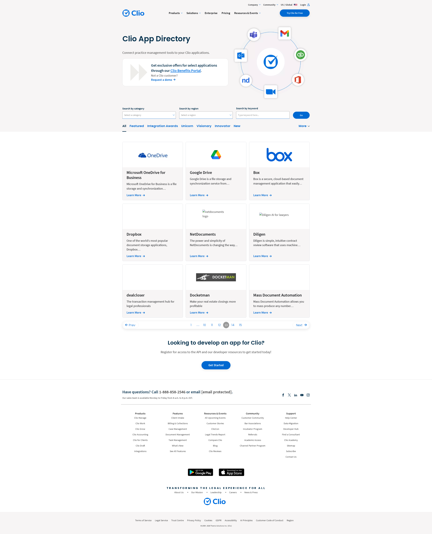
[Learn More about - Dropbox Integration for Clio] (153, 232)
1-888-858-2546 (172, 392)
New (237, 126)
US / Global (287, 4)
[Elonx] (289, 395)
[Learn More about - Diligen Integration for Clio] (279, 232)
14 (232, 325)
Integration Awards (162, 126)
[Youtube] (301, 395)
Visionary (204, 126)
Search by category (133, 108)
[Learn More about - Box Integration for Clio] (279, 171)
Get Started (216, 365)
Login (303, 4)
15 (240, 325)
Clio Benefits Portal (185, 70)
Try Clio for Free (295, 13)
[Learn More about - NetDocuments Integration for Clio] (216, 232)
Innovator (222, 126)
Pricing (226, 13)
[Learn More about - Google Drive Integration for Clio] (216, 171)
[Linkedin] (295, 395)
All (124, 126)
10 (204, 325)
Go (301, 115)
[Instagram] (308, 395)
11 (212, 325)
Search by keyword (247, 108)
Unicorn (187, 126)
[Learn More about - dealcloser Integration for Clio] (153, 291)
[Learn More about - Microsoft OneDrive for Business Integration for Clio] (153, 171)
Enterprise (211, 13)
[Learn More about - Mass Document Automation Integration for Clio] (279, 291)
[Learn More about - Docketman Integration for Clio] (216, 291)
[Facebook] (283, 395)
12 (219, 325)
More (302, 126)
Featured (137, 126)
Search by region (188, 108)
